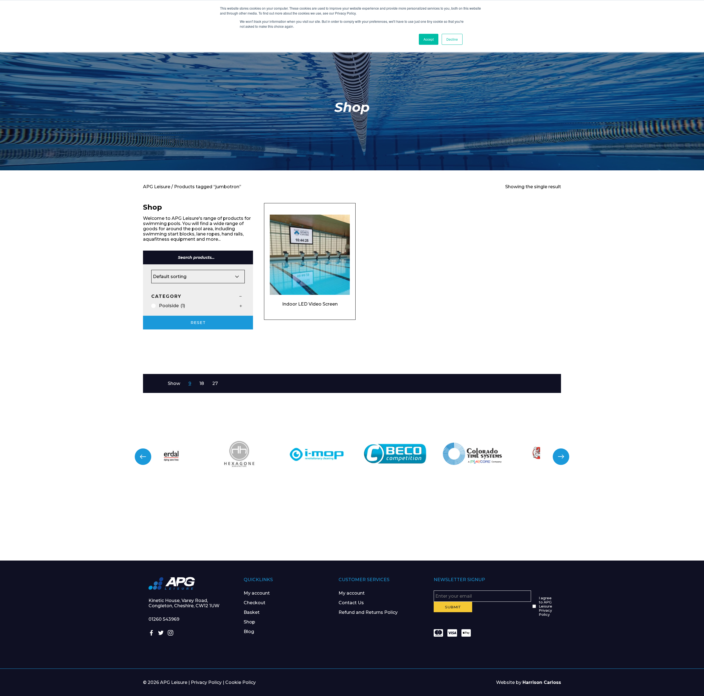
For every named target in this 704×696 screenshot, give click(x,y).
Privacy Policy (206, 682)
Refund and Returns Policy (368, 612)
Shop (249, 622)
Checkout (254, 602)
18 (201, 383)
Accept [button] (429, 39)
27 (215, 383)
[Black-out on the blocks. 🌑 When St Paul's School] (293, 524)
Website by (528, 682)
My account (257, 593)
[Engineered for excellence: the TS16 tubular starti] (528, 524)
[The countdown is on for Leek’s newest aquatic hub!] (645, 524)
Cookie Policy (240, 682)
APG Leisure (156, 186)
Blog (249, 631)
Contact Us (351, 602)
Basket (252, 612)
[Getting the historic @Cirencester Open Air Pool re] (176, 524)
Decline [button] (452, 39)
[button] (143, 456)
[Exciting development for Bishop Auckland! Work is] (410, 524)
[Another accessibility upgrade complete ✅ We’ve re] (58, 524)
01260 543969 (163, 619)
